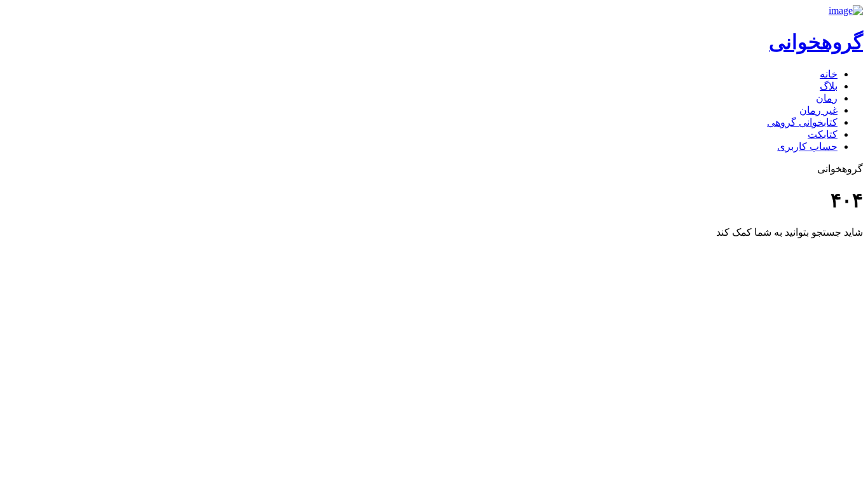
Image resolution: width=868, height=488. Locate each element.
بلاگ (828, 86)
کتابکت (822, 134)
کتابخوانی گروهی (802, 122)
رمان (826, 98)
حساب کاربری (807, 146)
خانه (828, 74)
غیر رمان (818, 110)
